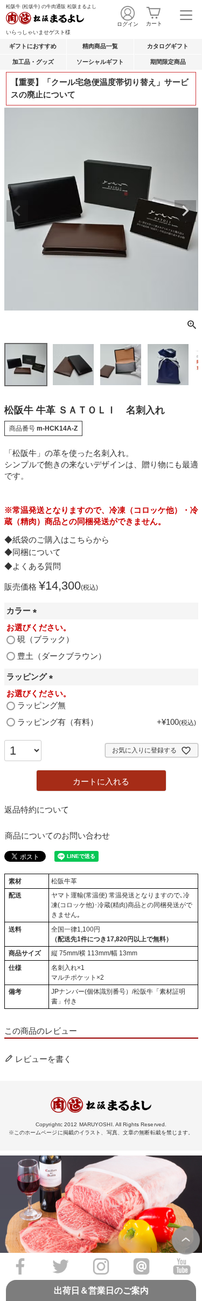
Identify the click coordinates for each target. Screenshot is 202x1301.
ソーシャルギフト (100, 61)
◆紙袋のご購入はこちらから (56, 539)
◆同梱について (32, 552)
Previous (17, 211)
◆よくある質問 (32, 566)
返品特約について (36, 809)
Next (185, 211)
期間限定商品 (168, 61)
